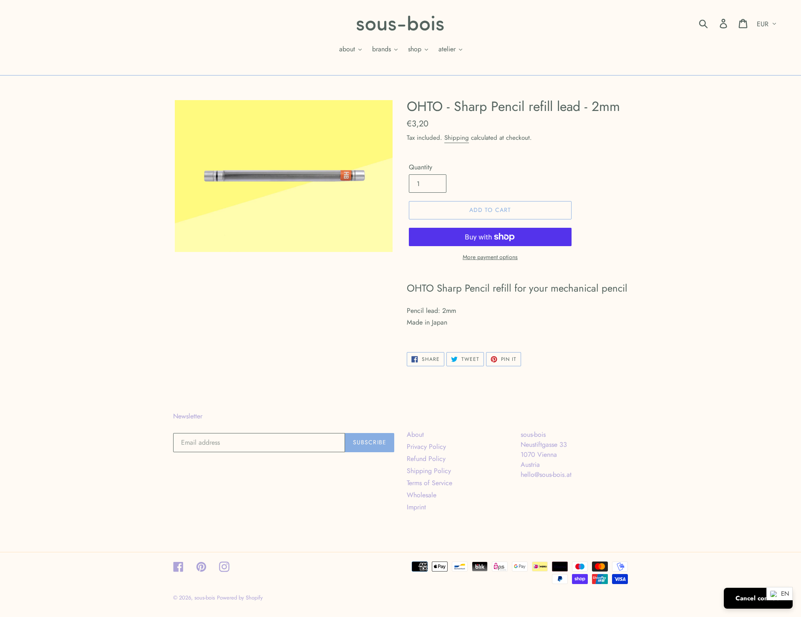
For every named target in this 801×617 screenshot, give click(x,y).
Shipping (456, 137)
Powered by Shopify (240, 598)
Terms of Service (429, 483)
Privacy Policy (426, 446)
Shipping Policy (429, 471)
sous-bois (204, 598)
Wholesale (421, 495)
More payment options (490, 257)
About (415, 434)
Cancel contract (758, 598)
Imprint (416, 507)
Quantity (420, 167)
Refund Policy (426, 458)
